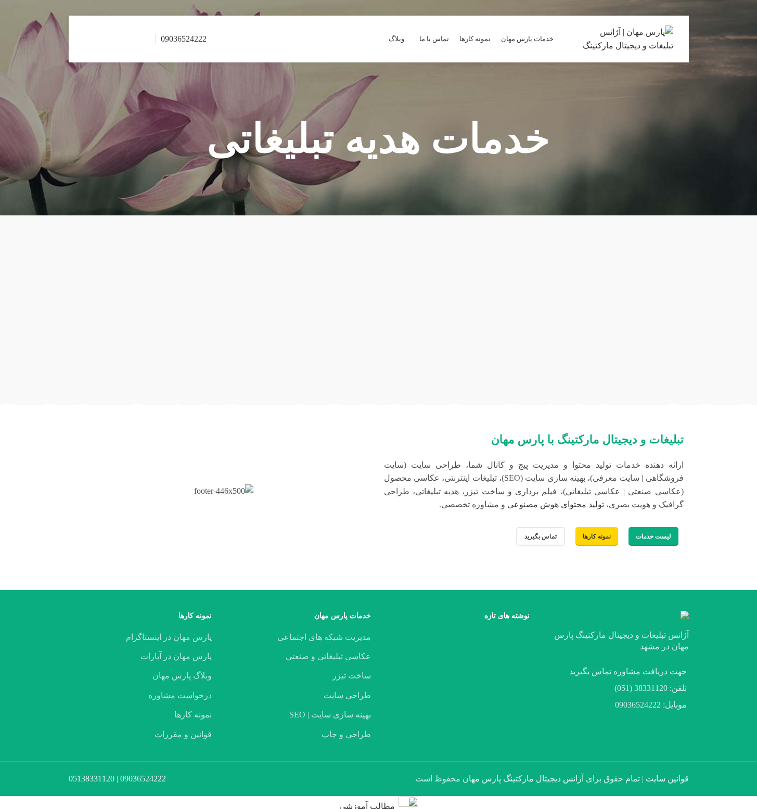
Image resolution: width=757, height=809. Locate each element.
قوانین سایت (667, 778)
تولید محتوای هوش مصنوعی (555, 504)
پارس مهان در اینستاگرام (169, 637)
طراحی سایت (347, 695)
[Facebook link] (143, 38)
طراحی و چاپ (346, 734)
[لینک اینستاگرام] (129, 38)
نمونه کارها (193, 714)
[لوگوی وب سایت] (626, 38)
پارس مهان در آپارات (176, 656)
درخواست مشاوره (180, 695)
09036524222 (184, 38)
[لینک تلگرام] (90, 38)
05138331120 (91, 778)
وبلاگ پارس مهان (182, 675)
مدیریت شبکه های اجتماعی (324, 637)
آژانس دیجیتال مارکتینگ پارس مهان (523, 778)
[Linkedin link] (116, 38)
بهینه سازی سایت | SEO (330, 714)
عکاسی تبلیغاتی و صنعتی (328, 656)
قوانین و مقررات (183, 734)
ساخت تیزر (351, 675)
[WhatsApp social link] (103, 38)
